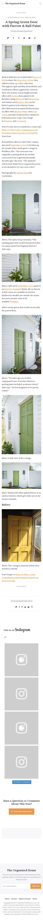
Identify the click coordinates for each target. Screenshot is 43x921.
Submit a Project (25, 899)
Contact (14, 899)
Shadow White (21, 112)
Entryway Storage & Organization (21, 31)
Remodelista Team (17, 17)
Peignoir (8, 121)
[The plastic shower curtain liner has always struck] (21, 693)
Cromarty (21, 121)
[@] (10, 638)
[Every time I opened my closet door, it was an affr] (21, 659)
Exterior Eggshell (12, 289)
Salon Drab (33, 99)
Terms (34, 899)
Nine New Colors (25, 80)
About (7, 899)
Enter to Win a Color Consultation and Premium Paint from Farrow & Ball (20, 578)
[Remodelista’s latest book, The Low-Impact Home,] (21, 762)
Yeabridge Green (18, 145)
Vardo (14, 96)
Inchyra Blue (23, 102)
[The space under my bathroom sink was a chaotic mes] (21, 728)
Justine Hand (22, 173)
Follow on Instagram (23, 782)
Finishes (14, 302)
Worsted (20, 99)
